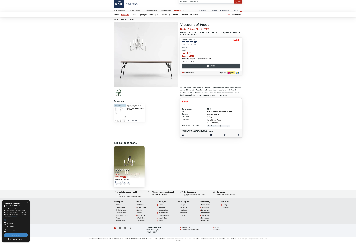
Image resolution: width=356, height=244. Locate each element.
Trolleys (161, 220)
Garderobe (183, 207)
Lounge (225, 205)
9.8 (182, 10)
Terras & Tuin (227, 207)
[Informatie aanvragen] (120, 228)
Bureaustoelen (141, 207)
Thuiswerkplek (120, 207)
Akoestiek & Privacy (122, 215)
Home (116, 15)
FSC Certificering (213, 123)
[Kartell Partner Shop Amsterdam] (237, 40)
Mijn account (225, 11)
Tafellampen (205, 207)
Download (133, 120)
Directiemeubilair (121, 213)
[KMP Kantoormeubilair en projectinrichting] (131, 4)
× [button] (27, 202)
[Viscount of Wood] (146, 54)
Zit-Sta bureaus (121, 210)
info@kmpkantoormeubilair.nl (190, 229)
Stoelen (139, 210)
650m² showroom (151, 10)
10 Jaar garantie (120, 10)
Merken (185, 15)
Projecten (214, 11)
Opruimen (162, 207)
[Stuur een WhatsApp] (235, 135)
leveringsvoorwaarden (253, 238)
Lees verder (14, 216)
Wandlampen (205, 213)
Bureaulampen (205, 205)
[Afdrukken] (186, 135)
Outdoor (175, 15)
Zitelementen (141, 220)
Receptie (183, 205)
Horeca (182, 215)
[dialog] (16, 221)
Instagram (217, 229)
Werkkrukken (141, 218)
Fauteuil (139, 213)
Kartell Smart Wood (214, 120)
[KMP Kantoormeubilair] (119, 4)
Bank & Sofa (141, 215)
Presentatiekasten (164, 215)
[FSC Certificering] (118, 92)
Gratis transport (135, 10)
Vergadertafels (120, 220)
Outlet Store (235, 15)
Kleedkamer (183, 210)
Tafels (132, 19)
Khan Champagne (122, 170)
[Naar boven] (125, 228)
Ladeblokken (163, 218)
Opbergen (143, 15)
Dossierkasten (163, 213)
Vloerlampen (205, 215)
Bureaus (118, 205)
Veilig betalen (223, 73)
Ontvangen (153, 15)
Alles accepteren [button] (15, 235)
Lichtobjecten (205, 218)
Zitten (134, 15)
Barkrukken (140, 205)
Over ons (203, 11)
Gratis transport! (189, 72)
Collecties (194, 15)
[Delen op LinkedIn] (211, 135)
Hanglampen (205, 210)
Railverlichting (205, 220)
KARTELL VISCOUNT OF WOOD (135, 108)
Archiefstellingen (164, 210)
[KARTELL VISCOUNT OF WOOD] (120, 113)
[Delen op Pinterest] (224, 135)
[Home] (115, 228)
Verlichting (165, 15)
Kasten (161, 205)
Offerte (212, 66)
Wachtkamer (184, 213)
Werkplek (125, 15)
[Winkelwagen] (241, 10)
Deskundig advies (165, 10)
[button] (16, 239)
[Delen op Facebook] (197, 135)
